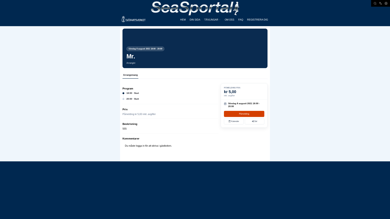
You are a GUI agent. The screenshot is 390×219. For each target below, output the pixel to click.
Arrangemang (130, 75)
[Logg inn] (386, 3)
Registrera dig (257, 19)
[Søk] (375, 3)
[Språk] (380, 3)
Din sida (195, 19)
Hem (183, 19)
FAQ (240, 19)
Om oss (229, 19)
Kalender (235, 121)
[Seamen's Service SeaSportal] (195, 8)
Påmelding (244, 114)
